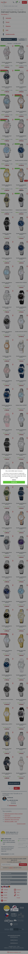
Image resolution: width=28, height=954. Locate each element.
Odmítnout (14, 479)
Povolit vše (14, 482)
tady (17, 477)
